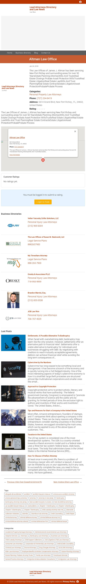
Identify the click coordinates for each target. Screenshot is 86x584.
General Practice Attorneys (14, 559)
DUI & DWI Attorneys (65, 547)
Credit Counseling (57, 513)
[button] (43, 160)
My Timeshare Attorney (37, 256)
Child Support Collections (33, 540)
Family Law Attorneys (43, 555)
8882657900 (34, 244)
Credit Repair (70, 513)
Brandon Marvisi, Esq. (37, 293)
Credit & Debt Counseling (65, 544)
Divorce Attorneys (30, 547)
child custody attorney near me (52, 510)
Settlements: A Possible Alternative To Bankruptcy (49, 336)
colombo (25, 513)
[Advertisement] (43, 33)
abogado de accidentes (13, 494)
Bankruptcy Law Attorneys (39, 536)
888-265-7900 (34, 263)
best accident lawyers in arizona (41, 502)
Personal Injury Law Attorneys (42, 222)
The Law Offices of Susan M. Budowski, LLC (46, 237)
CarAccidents (32, 506)
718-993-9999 (34, 281)
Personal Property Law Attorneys (45, 94)
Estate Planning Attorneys (70, 551)
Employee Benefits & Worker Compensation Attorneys (40, 551)
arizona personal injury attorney (16, 498)
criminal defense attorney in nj (50, 517)
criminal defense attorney (28, 517)
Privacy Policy (69, 581)
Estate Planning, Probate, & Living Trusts (19, 555)
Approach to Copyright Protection (42, 386)
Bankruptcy (60, 498)
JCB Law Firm (33, 311)
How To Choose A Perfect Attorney (42, 456)
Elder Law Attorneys (12, 551)
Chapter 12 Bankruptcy (66, 506)
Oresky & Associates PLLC (39, 274)
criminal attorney (11, 517)
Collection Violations (12, 513)
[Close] (75, 131)
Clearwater (69, 510)
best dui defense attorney (63, 502)
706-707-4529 (34, 319)
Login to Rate (43, 202)
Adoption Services (11, 536)
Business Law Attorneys (59, 536)
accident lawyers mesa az (42, 494)
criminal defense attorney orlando (16, 521)
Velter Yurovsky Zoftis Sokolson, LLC (43, 218)
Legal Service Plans (37, 240)
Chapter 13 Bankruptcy (13, 510)
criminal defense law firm (39, 521)
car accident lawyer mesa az (15, 506)
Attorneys (23, 536)
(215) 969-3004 (35, 226)
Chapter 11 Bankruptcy (48, 506)
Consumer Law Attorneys (14, 544)
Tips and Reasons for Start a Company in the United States (52, 410)
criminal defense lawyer (59, 521)
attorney (33, 498)
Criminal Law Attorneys (13, 547)
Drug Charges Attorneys (47, 547)
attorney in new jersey (46, 498)
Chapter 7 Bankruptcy (31, 510)
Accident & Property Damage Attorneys (18, 532)
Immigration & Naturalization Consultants (41, 559)
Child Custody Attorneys (13, 540)
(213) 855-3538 (35, 300)
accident (27, 494)
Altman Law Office (17, 137)
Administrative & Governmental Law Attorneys (51, 532)
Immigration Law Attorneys (67, 559)
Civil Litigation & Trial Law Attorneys (57, 540)
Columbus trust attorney (39, 513)
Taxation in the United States (40, 435)
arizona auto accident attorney (63, 494)
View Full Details (15, 155)
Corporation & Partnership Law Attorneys (40, 544)
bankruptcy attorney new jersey (16, 502)
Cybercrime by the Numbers (39, 362)
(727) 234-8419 (44, 98)
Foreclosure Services (60, 555)
